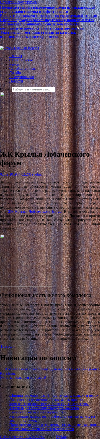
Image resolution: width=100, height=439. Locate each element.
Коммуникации (21, 77)
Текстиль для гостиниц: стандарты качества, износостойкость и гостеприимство (38, 33)
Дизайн (15, 73)
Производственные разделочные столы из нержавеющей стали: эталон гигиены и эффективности (47, 8)
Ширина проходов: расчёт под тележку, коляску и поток (47, 19)
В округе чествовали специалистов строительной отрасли (48, 15)
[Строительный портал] (19, 48)
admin (38, 174)
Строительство (21, 60)
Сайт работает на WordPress (22, 437)
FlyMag (62, 437)
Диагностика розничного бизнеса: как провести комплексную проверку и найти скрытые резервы (42, 25)
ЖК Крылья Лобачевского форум (35, 211)
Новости (16, 81)
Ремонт (15, 64)
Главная (15, 56)
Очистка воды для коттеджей (25, 377)
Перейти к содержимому (19, 2)
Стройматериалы (23, 68)
